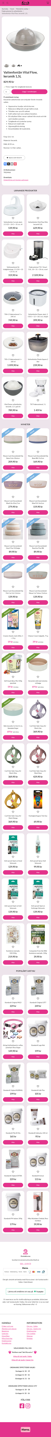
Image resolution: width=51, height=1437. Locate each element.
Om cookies (31, 1333)
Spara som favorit (15, 157)
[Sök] (7, 3)
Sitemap (30, 1336)
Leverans (5, 1333)
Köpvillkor (6, 1336)
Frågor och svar (7, 1326)
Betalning (5, 1331)
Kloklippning (6, 1341)
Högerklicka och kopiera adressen (16, 180)
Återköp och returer (9, 1329)
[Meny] (3, 3)
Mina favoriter (7, 1338)
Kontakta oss (6, 1343)
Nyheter (30, 1338)
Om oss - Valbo (32, 1326)
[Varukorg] (48, 3)
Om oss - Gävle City (34, 1329)
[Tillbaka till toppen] (44, 1432)
